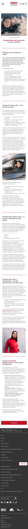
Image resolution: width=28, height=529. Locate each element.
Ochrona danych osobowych (6, 524)
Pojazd (15, 429)
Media (2, 441)
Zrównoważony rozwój (6, 477)
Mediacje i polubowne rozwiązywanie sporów (11, 491)
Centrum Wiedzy (4, 446)
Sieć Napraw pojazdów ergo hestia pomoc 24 (11, 449)
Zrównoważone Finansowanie (8, 480)
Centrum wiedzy (9, 429)
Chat (22, 463)
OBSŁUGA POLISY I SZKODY (6, 460)
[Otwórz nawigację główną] (5, 3)
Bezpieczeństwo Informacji (6, 526)
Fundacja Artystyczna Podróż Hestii (9, 469)
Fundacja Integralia (5, 472)
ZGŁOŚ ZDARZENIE (5, 457)
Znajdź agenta (14, 423)
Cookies (2, 520)
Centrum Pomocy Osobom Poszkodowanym (11, 474)
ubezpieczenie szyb (7, 310)
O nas (2, 435)
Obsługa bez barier (5, 466)
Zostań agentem (5, 443)
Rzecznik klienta (5, 485)
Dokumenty (3, 454)
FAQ (2, 488)
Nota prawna (3, 522)
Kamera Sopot (5, 498)
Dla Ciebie (3, 429)
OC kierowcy (22, 227)
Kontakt (3, 438)
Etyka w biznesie (4, 483)
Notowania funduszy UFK (7, 452)
